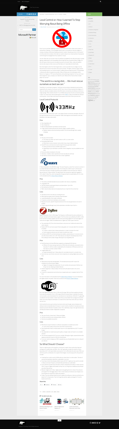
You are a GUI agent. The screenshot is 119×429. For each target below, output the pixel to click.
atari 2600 (89, 81)
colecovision (93, 81)
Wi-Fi (56, 14)
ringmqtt (96, 97)
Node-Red (91, 49)
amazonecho (95, 79)
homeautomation (97, 88)
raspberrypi (90, 97)
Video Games (91, 63)
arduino (98, 79)
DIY (89, 24)
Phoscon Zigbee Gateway (72, 278)
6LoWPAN (91, 21)
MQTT (66, 94)
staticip (89, 98)
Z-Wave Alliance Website (57, 176)
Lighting (90, 41)
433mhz (44, 391)
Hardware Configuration (93, 29)
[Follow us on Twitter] (35, 14)
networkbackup (93, 91)
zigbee (55, 391)
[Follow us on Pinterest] (33, 14)
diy (94, 83)
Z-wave (60, 14)
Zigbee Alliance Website (66, 276)
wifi (52, 391)
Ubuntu (94, 98)
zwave (58, 391)
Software (91, 61)
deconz (90, 83)
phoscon (93, 93)
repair (93, 97)
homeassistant (91, 86)
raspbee (92, 95)
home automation (93, 87)
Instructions (91, 38)
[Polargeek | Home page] (24, 8)
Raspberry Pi (91, 55)
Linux (90, 43)
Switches (91, 98)
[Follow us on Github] (27, 14)
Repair (90, 58)
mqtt (89, 91)
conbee (97, 81)
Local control (48, 391)
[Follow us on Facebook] (31, 14)
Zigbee (64, 14)
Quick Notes (91, 52)
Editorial (42, 14)
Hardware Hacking (92, 32)
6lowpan (89, 79)
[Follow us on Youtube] (29, 14)
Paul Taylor (43, 27)
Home (19, 1)
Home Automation (49, 14)
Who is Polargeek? (25, 1)
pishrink (97, 93)
